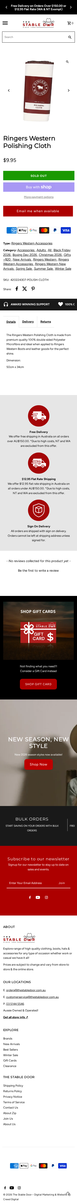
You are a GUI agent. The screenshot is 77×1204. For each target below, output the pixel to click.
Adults (42, 250)
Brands (7, 1038)
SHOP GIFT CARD (38, 684)
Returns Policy (12, 1091)
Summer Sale (44, 269)
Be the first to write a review (38, 570)
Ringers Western (45, 259)
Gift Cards (9, 1060)
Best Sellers (10, 1049)
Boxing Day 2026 (25, 255)
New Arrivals (22, 259)
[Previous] (6, 7)
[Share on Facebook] (17, 289)
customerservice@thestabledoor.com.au (32, 997)
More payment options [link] (38, 197)
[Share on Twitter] (24, 289)
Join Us (8, 1118)
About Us (9, 1124)
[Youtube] (38, 898)
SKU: (6, 279)
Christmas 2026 (50, 255)
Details (11, 321)
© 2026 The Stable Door (17, 1194)
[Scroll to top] (68, 1193)
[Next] (70, 7)
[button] (38, 570)
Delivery (28, 321)
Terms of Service (14, 1102)
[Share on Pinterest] (33, 289)
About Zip (9, 1113)
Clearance (9, 1066)
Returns (45, 321)
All (50, 250)
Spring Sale (24, 269)
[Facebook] (30, 898)
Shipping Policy (13, 1085)
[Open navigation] (11, 23)
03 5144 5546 (15, 1003)
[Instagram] (46, 898)
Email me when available (38, 211)
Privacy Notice (12, 1096)
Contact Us (10, 1107)
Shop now (38, 764)
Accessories (26, 250)
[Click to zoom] (67, 62)
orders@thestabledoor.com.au (26, 990)
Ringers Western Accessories (31, 243)
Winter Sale (63, 269)
